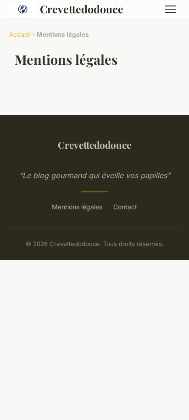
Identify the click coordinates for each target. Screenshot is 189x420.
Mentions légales (77, 207)
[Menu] (170, 9)
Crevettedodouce (81, 9)
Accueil (20, 34)
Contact (125, 207)
